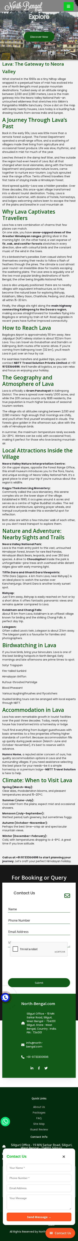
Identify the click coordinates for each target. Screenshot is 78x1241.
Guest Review (39, 1129)
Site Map (39, 1124)
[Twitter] (46, 1068)
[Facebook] (39, 1068)
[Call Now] (5, 995)
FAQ (39, 1118)
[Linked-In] (31, 1068)
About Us (39, 1107)
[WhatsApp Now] (5, 1121)
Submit (39, 983)
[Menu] (68, 6)
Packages (39, 1112)
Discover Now (39, 37)
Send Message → (39, 1217)
